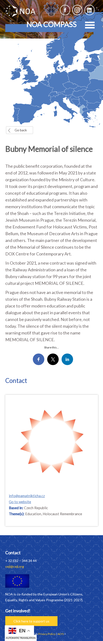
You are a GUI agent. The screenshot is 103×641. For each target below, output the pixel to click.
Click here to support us (31, 621)
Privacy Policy (47, 634)
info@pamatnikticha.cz (27, 496)
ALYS (60, 634)
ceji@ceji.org (14, 566)
